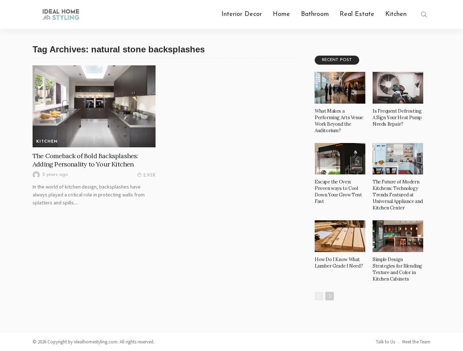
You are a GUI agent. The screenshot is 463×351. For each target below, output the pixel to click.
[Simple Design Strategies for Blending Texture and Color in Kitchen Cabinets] (398, 236)
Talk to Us (385, 342)
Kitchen (396, 14)
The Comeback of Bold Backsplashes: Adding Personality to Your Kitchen (85, 160)
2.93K (149, 175)
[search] (423, 14)
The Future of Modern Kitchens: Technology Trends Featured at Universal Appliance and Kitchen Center (398, 195)
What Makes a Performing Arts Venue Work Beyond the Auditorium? (339, 121)
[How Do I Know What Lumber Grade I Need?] (340, 236)
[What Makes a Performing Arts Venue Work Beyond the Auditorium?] (340, 88)
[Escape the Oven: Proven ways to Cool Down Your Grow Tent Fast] (340, 159)
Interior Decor (241, 14)
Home (281, 14)
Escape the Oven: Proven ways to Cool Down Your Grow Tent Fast (338, 191)
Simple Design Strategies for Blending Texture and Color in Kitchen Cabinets (397, 269)
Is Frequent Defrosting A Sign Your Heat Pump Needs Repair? (397, 117)
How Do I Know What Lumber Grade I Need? (339, 262)
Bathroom (315, 14)
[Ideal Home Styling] (61, 14)
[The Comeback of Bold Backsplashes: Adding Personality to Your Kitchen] (94, 106)
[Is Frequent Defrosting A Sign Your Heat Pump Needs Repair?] (398, 88)
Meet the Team (416, 342)
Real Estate (357, 14)
